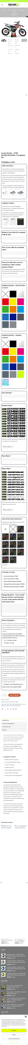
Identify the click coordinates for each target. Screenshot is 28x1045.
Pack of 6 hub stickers (11, 576)
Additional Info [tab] (6, 726)
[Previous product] (15, 14)
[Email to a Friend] (10, 709)
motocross (3, 705)
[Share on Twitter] (8, 709)
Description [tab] (5, 720)
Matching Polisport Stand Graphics (14, 584)
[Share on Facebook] (5, 709)
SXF (12, 705)
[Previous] (3, 29)
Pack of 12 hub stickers (11, 578)
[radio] (5, 192)
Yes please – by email (9, 642)
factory (13, 704)
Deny (14, 1034)
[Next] (24, 29)
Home (4, 10)
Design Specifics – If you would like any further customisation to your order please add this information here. (13, 598)
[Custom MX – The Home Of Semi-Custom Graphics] (14, 4)
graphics (17, 704)
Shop (9, 10)
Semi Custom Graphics (14, 701)
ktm (21, 704)
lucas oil (23, 704)
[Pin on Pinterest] (13, 709)
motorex (8, 705)
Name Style (6, 469)
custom (5, 704)
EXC (8, 704)
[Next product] (12, 14)
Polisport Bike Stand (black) (12, 581)
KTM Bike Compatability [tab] (8, 723)
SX (10, 705)
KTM (7, 701)
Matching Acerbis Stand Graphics (14, 586)
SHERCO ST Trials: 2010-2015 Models (7, 941)
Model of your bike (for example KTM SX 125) (13, 234)
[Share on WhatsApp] (2, 709)
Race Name (6, 456)
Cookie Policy (12, 1042)
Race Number (7, 393)
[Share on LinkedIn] (16, 709)
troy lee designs (17, 705)
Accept (14, 1030)
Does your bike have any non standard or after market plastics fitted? (12, 265)
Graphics (14, 10)
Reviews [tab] (4, 730)
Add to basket (14, 695)
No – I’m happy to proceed (10, 640)
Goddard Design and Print (16, 794)
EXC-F (10, 704)
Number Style (7, 405)
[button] (26, 1016)
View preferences (14, 1038)
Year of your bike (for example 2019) (13, 249)
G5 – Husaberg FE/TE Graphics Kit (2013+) (20, 941)
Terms (16, 1042)
